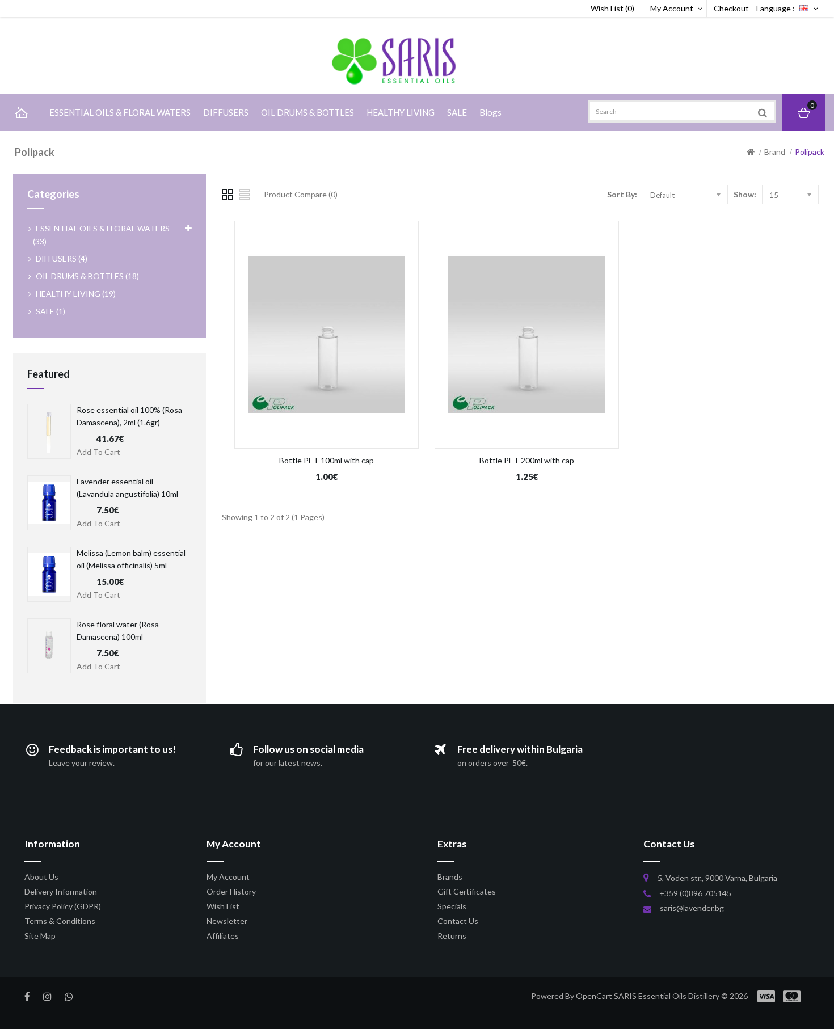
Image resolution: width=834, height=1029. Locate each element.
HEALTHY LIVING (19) (76, 293)
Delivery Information (60, 891)
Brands (449, 877)
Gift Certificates (466, 891)
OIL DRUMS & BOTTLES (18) (87, 276)
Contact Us (457, 921)
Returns (451, 936)
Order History (231, 891)
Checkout (731, 8)
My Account (671, 8)
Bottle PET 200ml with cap (526, 460)
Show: (745, 194)
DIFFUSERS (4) (61, 258)
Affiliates (223, 936)
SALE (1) (50, 311)
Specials (451, 906)
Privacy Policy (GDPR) (62, 906)
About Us (41, 877)
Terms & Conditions (59, 921)
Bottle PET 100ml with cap (326, 460)
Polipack (809, 152)
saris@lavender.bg (692, 908)
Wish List (223, 906)
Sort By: (622, 194)
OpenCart (594, 996)
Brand (774, 152)
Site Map (40, 936)
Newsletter (227, 921)
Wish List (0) (612, 8)
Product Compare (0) (301, 194)
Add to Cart (98, 452)
